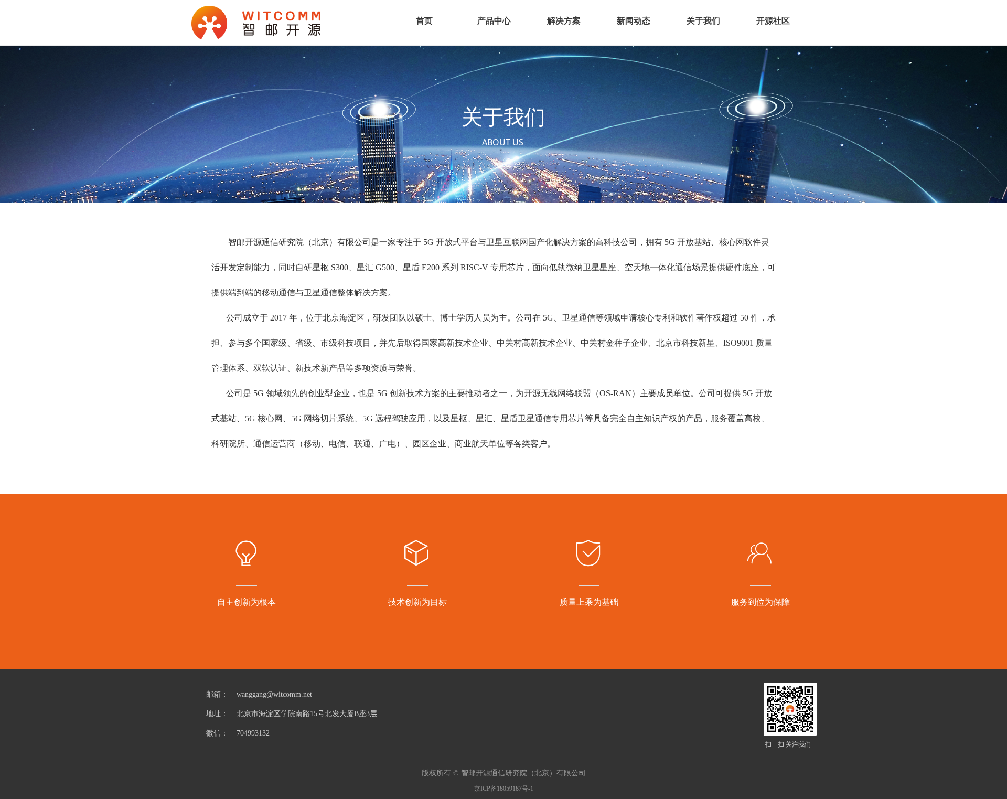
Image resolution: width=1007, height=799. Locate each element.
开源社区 (773, 20)
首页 (424, 20)
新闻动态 (633, 20)
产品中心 (494, 20)
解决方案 (564, 20)
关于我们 (703, 20)
